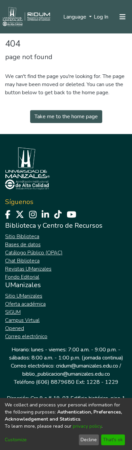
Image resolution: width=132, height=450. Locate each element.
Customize (16, 439)
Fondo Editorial (22, 277)
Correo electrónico (26, 336)
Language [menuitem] (75, 17)
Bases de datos (23, 244)
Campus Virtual (22, 320)
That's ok (113, 439)
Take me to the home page (66, 116)
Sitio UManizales (23, 296)
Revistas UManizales (28, 269)
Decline (89, 439)
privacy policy (87, 426)
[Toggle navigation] (122, 17)
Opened (14, 328)
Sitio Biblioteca (22, 236)
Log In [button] (101, 17)
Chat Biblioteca (22, 260)
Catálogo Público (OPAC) (34, 252)
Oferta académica (25, 304)
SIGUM (13, 312)
